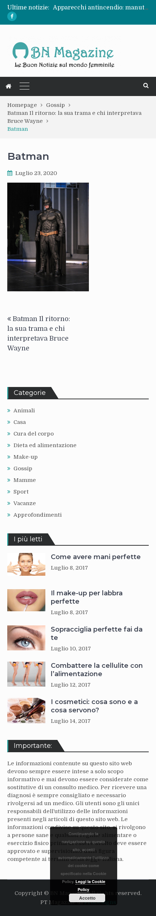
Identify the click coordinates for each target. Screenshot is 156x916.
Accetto (87, 898)
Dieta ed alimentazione (45, 445)
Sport (21, 491)
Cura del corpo (33, 433)
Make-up (25, 457)
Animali (24, 410)
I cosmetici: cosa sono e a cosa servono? (94, 706)
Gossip (22, 468)
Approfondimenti (37, 515)
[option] (101, 8)
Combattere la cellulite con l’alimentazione (97, 670)
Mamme (24, 480)
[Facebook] (12, 16)
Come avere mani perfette (96, 557)
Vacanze (24, 503)
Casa (19, 422)
